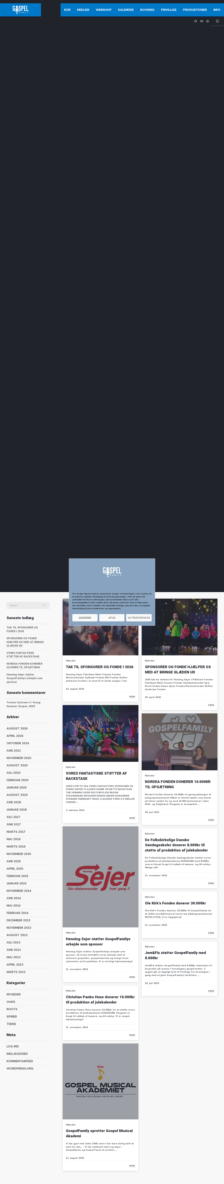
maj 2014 (13, 906)
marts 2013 (16, 972)
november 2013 (19, 928)
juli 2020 (13, 773)
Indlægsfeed (17, 1054)
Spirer (12, 1017)
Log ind (13, 1046)
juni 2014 (14, 898)
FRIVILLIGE (168, 10)
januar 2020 (17, 787)
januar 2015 (17, 883)
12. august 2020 (75, 1158)
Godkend (85, 617)
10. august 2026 (75, 689)
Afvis (111, 617)
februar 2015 (17, 876)
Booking (147, 10)
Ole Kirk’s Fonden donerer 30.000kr (175, 903)
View (132, 696)
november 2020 (19, 758)
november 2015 (19, 854)
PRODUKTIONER (195, 10)
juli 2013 (13, 942)
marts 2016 (16, 847)
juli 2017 (13, 817)
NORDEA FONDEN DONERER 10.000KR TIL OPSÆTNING (24, 665)
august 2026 (17, 728)
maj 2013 (13, 957)
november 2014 (19, 891)
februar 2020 (17, 780)
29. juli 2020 (152, 983)
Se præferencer (139, 617)
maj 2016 (13, 839)
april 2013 (15, 965)
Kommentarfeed (20, 1061)
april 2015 (15, 869)
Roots (12, 1009)
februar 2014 (17, 913)
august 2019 (17, 795)
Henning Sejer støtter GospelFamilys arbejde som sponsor (24, 678)
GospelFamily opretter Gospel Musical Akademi (99, 1133)
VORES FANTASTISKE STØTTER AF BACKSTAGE (23, 654)
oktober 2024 (18, 743)
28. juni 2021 (152, 812)
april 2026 (15, 736)
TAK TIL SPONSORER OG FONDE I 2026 (22, 629)
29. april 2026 (153, 697)
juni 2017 (14, 824)
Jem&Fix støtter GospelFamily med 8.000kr (175, 955)
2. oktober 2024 (75, 810)
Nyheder (13, 994)
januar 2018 (17, 810)
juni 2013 (14, 950)
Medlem (83, 10)
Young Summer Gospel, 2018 (23, 704)
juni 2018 (14, 802)
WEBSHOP (104, 10)
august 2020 (17, 765)
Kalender (126, 10)
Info (216, 10)
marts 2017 (16, 832)
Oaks (11, 1002)
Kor (67, 10)
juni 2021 (14, 751)
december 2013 (18, 920)
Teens (11, 1024)
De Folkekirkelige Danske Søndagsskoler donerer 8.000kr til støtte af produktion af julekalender (176, 845)
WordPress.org (20, 1069)
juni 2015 (14, 861)
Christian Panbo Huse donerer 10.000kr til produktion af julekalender (100, 999)
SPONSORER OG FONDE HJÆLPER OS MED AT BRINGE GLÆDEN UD (25, 642)
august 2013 (17, 935)
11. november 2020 (77, 969)
